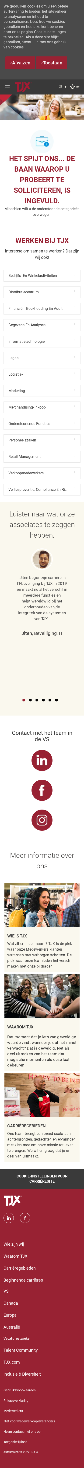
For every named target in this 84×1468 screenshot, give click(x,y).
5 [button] (50, 700)
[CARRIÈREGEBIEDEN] (42, 1117)
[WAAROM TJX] (42, 1022)
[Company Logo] (23, 86)
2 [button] (30, 700)
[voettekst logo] (13, 1200)
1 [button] (23, 700)
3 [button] (36, 700)
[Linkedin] (9, 1218)
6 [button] (56, 700)
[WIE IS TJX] (42, 927)
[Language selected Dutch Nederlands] (63, 86)
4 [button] (43, 700)
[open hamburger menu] (7, 87)
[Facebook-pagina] (25, 1218)
